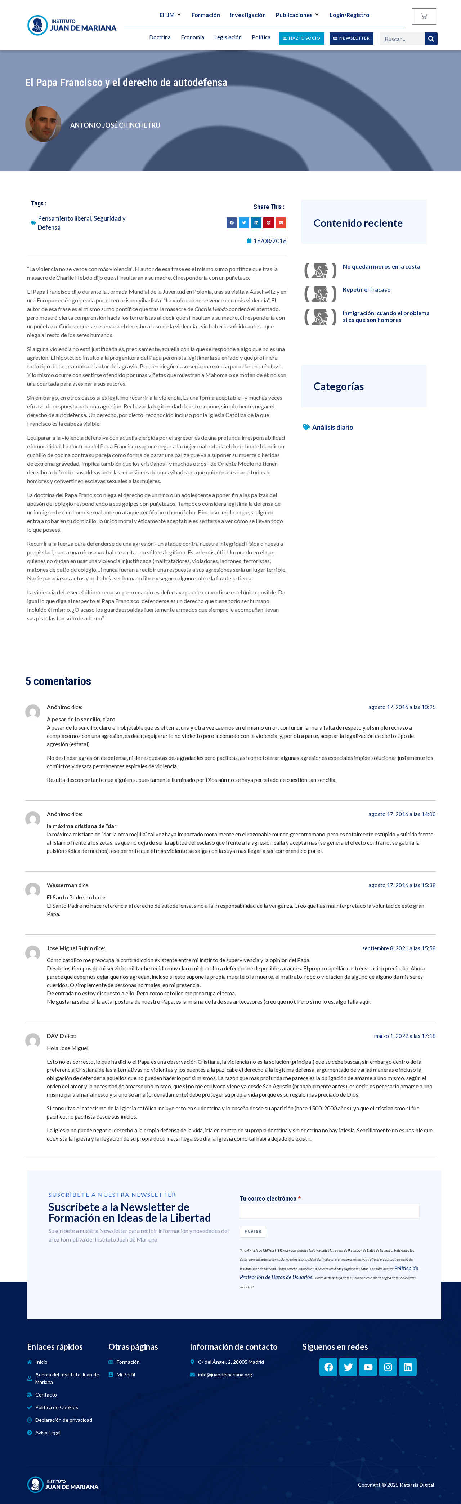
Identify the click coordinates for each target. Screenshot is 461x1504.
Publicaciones (294, 14)
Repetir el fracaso (367, 289)
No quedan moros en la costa (381, 266)
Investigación (248, 14)
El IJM (167, 14)
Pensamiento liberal (64, 218)
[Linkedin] (408, 1367)
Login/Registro (350, 14)
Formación (206, 14)
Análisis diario (332, 427)
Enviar (253, 1231)
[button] (232, 222)
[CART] (424, 16)
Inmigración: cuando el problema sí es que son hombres (386, 316)
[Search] (431, 38)
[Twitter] (348, 1367)
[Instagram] (388, 1367)
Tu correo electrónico (268, 1198)
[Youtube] (368, 1367)
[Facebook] (328, 1367)
